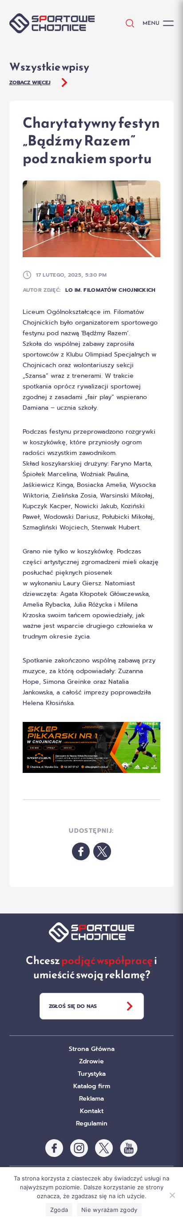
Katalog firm (91, 1086)
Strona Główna (92, 1049)
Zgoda (59, 1209)
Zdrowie (91, 1061)
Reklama (91, 1098)
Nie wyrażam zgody (109, 1209)
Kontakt (91, 1111)
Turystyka (92, 1073)
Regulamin (91, 1123)
